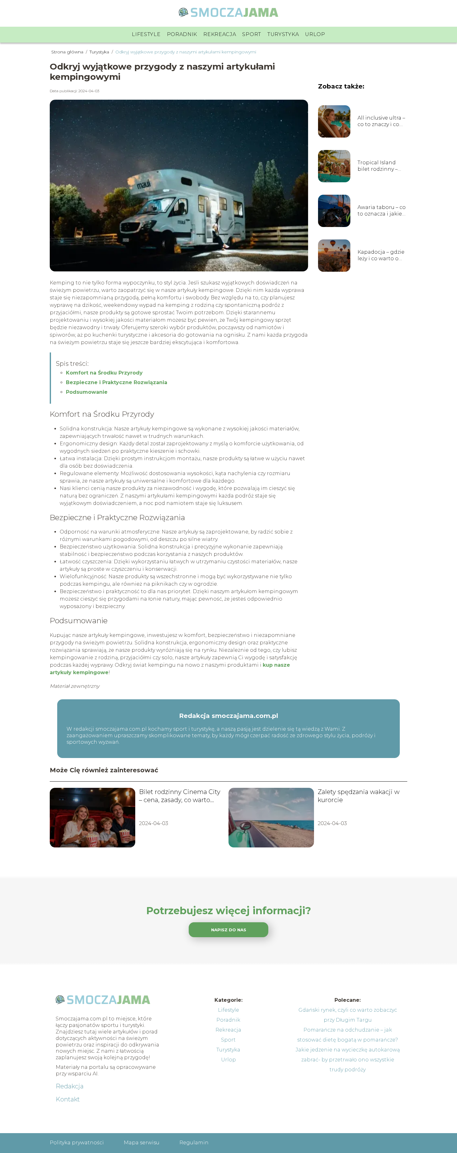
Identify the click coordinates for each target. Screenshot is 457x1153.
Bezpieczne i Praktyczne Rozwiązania (116, 382)
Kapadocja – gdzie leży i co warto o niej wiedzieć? (381, 255)
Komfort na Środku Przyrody (104, 373)
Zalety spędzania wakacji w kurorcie (358, 796)
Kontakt (68, 1099)
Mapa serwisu (141, 1143)
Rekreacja (219, 34)
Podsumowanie (87, 392)
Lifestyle (146, 34)
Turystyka (283, 34)
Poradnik (182, 34)
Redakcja (70, 1086)
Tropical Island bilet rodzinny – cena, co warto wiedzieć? (378, 166)
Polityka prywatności (77, 1143)
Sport (251, 34)
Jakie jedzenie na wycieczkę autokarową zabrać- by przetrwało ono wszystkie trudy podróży (348, 1060)
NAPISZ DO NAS (228, 929)
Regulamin (194, 1143)
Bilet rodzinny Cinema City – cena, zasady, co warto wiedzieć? (179, 796)
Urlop (315, 34)
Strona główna (68, 52)
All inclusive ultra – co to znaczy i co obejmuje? (381, 121)
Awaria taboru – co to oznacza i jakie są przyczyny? (382, 210)
